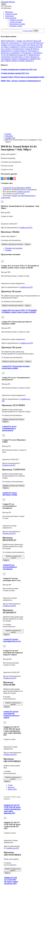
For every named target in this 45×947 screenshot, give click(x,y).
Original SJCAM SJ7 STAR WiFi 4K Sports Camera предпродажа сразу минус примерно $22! (12, 809)
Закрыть (27, 244)
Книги (9, 49)
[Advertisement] (22, 106)
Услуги (4, 55)
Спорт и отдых (29, 43)
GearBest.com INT (23, 192)
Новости (11, 787)
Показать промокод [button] (8, 158)
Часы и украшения (12, 47)
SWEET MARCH (27, 61)
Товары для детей (24, 41)
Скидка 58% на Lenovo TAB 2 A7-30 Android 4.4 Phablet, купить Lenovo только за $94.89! (19, 311)
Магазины (9, 12)
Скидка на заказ (16, 22)
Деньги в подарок (16, 20)
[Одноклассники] (5, 178)
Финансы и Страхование (11, 53)
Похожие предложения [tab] (13, 248)
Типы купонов (10, 18)
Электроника (15, 43)
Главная (8, 134)
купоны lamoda (28, 31)
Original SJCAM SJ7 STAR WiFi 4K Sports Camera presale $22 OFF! (11, 880)
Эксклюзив (9, 16)
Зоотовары (37, 53)
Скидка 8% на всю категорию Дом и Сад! (12, 640)
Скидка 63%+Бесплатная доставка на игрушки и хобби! (16, 367)
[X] (11, 178)
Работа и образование (20, 59)
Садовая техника (19, 51)
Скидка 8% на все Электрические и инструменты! (9, 428)
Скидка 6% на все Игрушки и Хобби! (17, 188)
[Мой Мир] (8, 178)
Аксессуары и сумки (20, 45)
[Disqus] (12, 915)
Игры (39, 47)
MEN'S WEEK (12, 61)
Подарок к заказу (16, 26)
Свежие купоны (11, 14)
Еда (3, 49)
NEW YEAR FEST (8, 41)
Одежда (36, 41)
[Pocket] (14, 178)
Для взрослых (27, 53)
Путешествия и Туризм (22, 49)
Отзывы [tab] (8, 250)
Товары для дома (17, 196)
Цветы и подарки (28, 47)
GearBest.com (10, 138)
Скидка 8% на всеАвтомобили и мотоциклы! (10, 567)
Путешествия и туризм (21, 57)
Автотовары (33, 51)
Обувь (5, 43)
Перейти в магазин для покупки (12, 244)
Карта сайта (12, 789)
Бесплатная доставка (17, 24)
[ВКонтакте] (2, 178)
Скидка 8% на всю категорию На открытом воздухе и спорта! (11, 714)
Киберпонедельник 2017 (18, 55)
